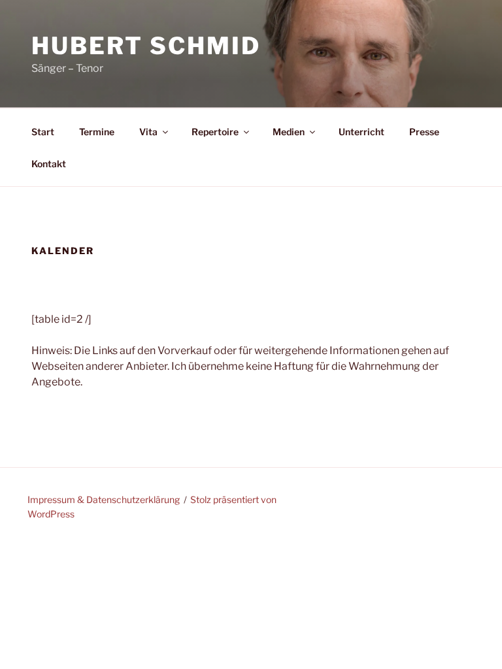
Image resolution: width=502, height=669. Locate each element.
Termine (96, 131)
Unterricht (361, 131)
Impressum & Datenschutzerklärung (103, 499)
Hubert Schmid (145, 45)
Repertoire (215, 131)
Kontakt (48, 163)
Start (42, 131)
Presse (424, 131)
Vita (148, 131)
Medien (289, 131)
